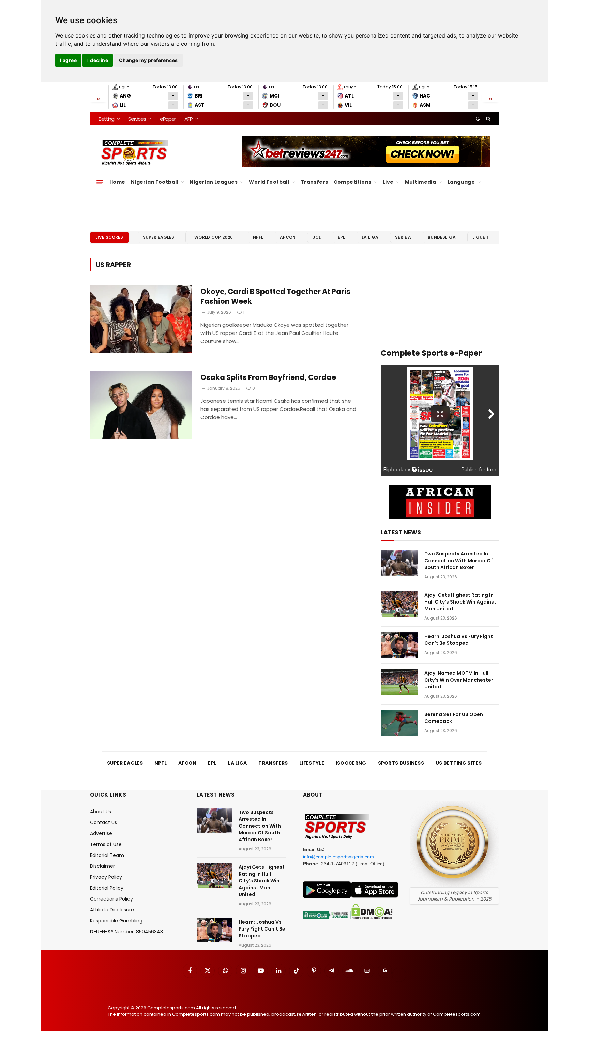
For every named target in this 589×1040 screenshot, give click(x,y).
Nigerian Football (154, 182)
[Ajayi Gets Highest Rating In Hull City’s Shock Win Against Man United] (399, 604)
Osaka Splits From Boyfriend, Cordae (268, 377)
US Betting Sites (459, 763)
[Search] (487, 118)
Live (388, 182)
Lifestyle (311, 763)
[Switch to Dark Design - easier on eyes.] (478, 118)
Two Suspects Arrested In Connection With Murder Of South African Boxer (458, 560)
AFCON (288, 237)
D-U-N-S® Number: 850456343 (126, 931)
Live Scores (109, 237)
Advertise (101, 833)
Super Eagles (159, 237)
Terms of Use (106, 844)
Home (117, 182)
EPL (341, 237)
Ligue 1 (480, 237)
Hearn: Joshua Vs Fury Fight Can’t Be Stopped (458, 640)
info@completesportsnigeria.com (338, 856)
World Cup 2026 (213, 237)
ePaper (168, 118)
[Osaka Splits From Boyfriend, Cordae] (141, 405)
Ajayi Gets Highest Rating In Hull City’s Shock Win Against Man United (460, 602)
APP (188, 118)
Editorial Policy (106, 888)
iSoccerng (351, 763)
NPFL (258, 237)
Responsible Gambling (116, 920)
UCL (316, 237)
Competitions (353, 182)
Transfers (314, 182)
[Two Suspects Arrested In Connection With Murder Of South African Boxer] (399, 563)
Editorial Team (107, 855)
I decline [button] (97, 60)
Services (137, 118)
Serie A (403, 237)
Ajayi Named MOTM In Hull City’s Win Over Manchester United (458, 680)
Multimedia (420, 182)
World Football (269, 182)
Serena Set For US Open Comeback (453, 718)
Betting (106, 118)
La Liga (370, 237)
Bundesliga (442, 237)
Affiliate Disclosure (112, 909)
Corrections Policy (111, 898)
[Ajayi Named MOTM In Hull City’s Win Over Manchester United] (399, 682)
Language (461, 182)
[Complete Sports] (135, 153)
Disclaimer (102, 866)
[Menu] (99, 182)
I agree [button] (68, 60)
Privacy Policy (106, 877)
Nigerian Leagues (214, 182)
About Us (100, 811)
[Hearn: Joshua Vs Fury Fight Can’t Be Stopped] (399, 645)
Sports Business (401, 763)
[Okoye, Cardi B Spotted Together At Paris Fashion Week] (141, 319)
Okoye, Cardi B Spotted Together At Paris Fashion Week (275, 296)
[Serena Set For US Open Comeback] (399, 723)
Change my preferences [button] (148, 60)
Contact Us (103, 822)
